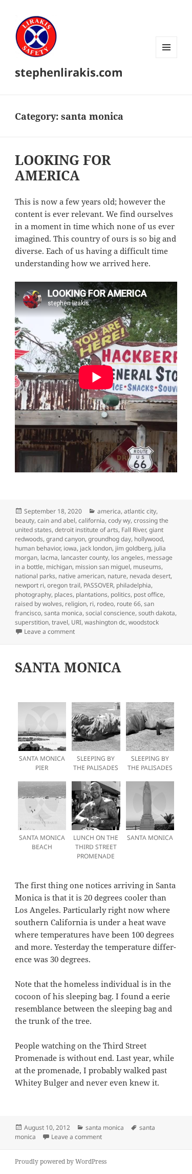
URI (76, 622)
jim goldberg (133, 548)
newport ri (29, 585)
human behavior (37, 548)
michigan (59, 566)
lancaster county (84, 557)
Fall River (133, 529)
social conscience (110, 613)
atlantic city (140, 511)
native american (81, 576)
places (63, 594)
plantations (92, 594)
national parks (35, 576)
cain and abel (56, 520)
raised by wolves (38, 603)
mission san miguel (102, 566)
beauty (24, 520)
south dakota (156, 613)
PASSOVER (98, 585)
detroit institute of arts (86, 529)
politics (121, 594)
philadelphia (133, 585)
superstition (32, 622)
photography (33, 594)
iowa (70, 548)
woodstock (144, 622)
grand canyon (65, 539)
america (109, 511)
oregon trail (63, 585)
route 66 (129, 603)
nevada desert (150, 576)
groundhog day (109, 539)
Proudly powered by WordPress (60, 1161)
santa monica (63, 613)
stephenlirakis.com (69, 72)
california (91, 520)
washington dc (104, 622)
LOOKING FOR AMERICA (63, 168)
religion (76, 603)
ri (92, 603)
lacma (49, 557)
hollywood (148, 539)
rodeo (105, 603)
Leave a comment (49, 631)
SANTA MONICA (68, 667)
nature (117, 576)
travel (60, 622)
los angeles (127, 557)
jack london (96, 548)
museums (147, 566)
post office (148, 594)
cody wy (119, 520)
